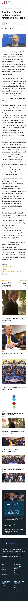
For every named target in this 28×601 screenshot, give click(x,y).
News (3, 411)
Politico (4, 269)
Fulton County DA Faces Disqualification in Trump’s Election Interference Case (13, 468)
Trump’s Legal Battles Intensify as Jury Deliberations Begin (13, 432)
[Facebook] (14, 396)
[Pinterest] (14, 403)
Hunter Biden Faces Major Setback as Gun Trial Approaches (12, 413)
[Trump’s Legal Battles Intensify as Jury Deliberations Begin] (13, 441)
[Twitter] (14, 399)
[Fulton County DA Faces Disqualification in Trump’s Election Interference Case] (13, 477)
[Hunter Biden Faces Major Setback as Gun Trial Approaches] (13, 423)
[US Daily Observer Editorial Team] (4, 23)
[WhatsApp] (14, 407)
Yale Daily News (7, 266)
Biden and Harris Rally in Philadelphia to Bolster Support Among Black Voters (13, 504)
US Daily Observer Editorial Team (13, 507)
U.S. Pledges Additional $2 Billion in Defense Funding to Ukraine (12, 450)
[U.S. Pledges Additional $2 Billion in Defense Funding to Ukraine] (13, 459)
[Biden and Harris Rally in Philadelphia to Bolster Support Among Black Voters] (14, 497)
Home (3, 8)
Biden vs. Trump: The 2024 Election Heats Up (20, 283)
